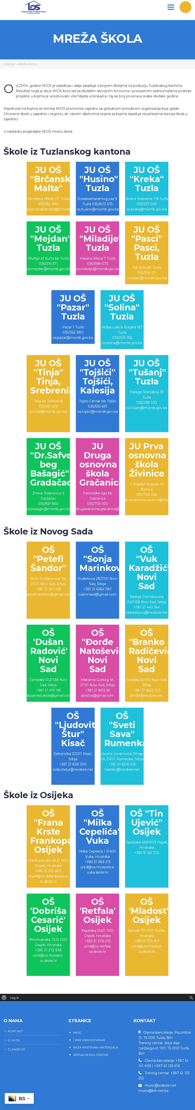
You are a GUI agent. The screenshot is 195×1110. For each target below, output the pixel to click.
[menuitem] (4, 997)
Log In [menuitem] (14, 998)
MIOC (77, 1032)
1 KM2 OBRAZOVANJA (89, 1040)
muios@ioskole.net (160, 1085)
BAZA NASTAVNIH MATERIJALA (95, 1047)
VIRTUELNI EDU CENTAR (90, 1055)
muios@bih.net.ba (153, 1091)
